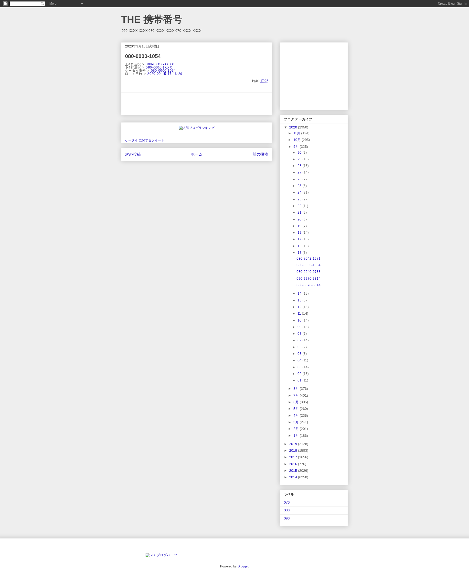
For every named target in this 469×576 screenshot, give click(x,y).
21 (300, 212)
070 (287, 502)
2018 (293, 450)
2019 (293, 444)
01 (300, 380)
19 (300, 226)
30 (300, 152)
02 (300, 374)
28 (300, 166)
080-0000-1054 (163, 70)
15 (300, 252)
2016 (293, 464)
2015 (293, 470)
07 (300, 340)
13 (300, 300)
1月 (296, 436)
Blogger (243, 566)
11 (300, 313)
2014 (293, 477)
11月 (297, 133)
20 (300, 219)
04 (300, 360)
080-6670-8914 (308, 278)
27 (300, 172)
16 (300, 246)
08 (300, 333)
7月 (296, 395)
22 (300, 206)
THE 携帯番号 (151, 19)
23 (300, 199)
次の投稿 (133, 154)
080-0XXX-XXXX (160, 64)
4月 (296, 415)
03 (300, 367)
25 (300, 186)
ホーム (197, 154)
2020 (293, 127)
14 (300, 293)
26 (300, 179)
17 (300, 239)
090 (287, 518)
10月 (297, 140)
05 (300, 354)
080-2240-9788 (308, 272)
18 (300, 232)
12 (300, 307)
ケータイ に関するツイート (144, 140)
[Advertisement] (196, 103)
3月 (296, 422)
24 (300, 192)
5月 (296, 409)
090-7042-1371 (308, 258)
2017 (293, 457)
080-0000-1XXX (159, 67)
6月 (296, 402)
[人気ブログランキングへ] (196, 128)
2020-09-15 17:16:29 (164, 74)
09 (300, 327)
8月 (296, 389)
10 (300, 320)
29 (300, 159)
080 (287, 510)
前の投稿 (260, 154)
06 (300, 347)
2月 (296, 429)
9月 (296, 147)
